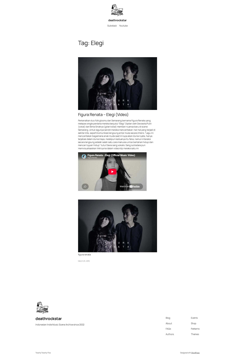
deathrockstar (117, 20)
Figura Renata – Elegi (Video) (103, 114)
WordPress (195, 353)
